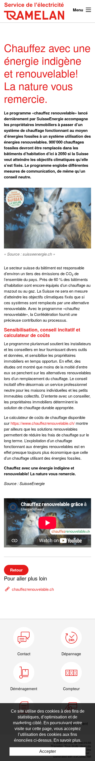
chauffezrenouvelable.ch (33, 589)
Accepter (47, 751)
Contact (23, 653)
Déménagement (23, 688)
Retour (16, 570)
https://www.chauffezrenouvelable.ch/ (43, 423)
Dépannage (71, 653)
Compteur (71, 688)
